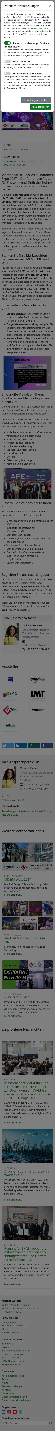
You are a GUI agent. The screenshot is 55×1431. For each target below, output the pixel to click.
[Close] (50, 5)
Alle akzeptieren (40, 106)
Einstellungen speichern (36, 100)
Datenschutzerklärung (38, 28)
